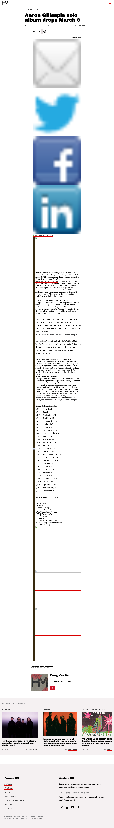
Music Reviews (10, 796)
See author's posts (62, 681)
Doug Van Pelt (83, 25)
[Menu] (110, 3)
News (26, 25)
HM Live (8, 804)
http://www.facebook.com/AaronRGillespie (56, 334)
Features (8, 783)
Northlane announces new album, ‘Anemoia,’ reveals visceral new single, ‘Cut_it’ (19, 743)
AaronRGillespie (43, 397)
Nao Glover (33, 749)
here (70, 289)
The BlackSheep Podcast (14, 800)
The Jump (8, 788)
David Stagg (37, 818)
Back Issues (9, 808)
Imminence (47, 709)
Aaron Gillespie (31, 10)
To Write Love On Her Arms (93, 709)
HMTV (7, 792)
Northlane (6, 709)
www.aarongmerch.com (46, 281)
